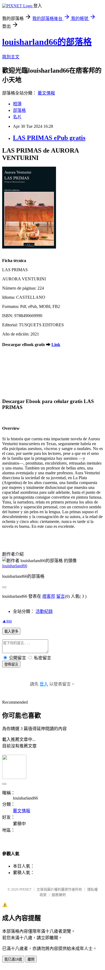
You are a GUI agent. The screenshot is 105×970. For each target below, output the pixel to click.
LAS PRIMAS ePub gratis (49, 137)
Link (55, 344)
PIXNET (25, 889)
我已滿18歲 (13, 959)
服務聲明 (59, 895)
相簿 (17, 104)
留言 (60, 596)
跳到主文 (10, 57)
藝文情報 (46, 93)
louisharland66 (14, 565)
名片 (17, 117)
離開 (30, 959)
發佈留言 (11, 664)
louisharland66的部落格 (47, 42)
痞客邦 (48, 596)
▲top (7, 621)
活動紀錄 (44, 611)
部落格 (19, 110)
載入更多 (11, 631)
